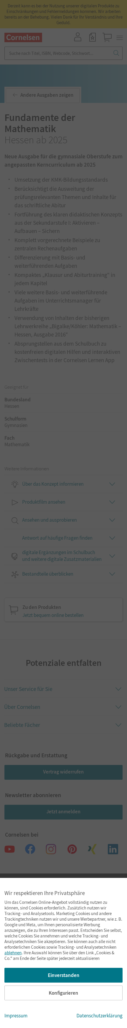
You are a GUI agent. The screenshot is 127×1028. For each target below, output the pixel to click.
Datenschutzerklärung (99, 1015)
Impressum (15, 1015)
